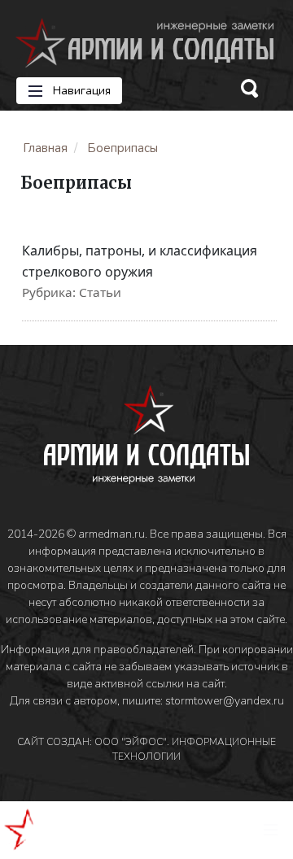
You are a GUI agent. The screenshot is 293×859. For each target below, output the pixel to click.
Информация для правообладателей (97, 649)
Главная (45, 148)
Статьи (100, 292)
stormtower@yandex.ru (224, 701)
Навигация (80, 90)
